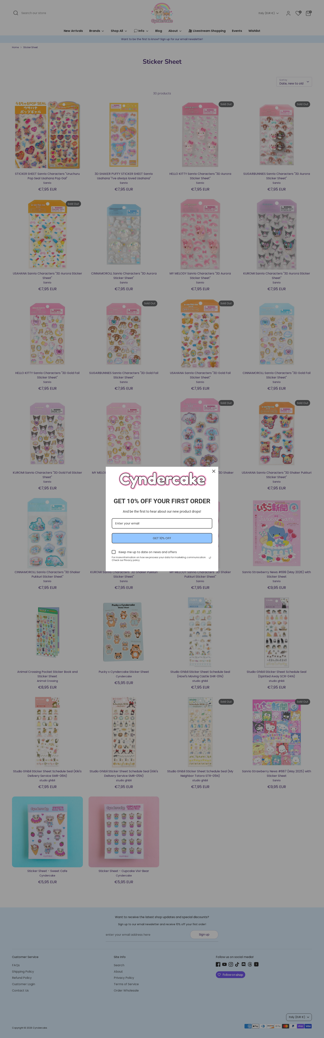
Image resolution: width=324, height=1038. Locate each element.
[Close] (213, 471)
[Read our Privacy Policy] (210, 558)
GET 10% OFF (162, 538)
